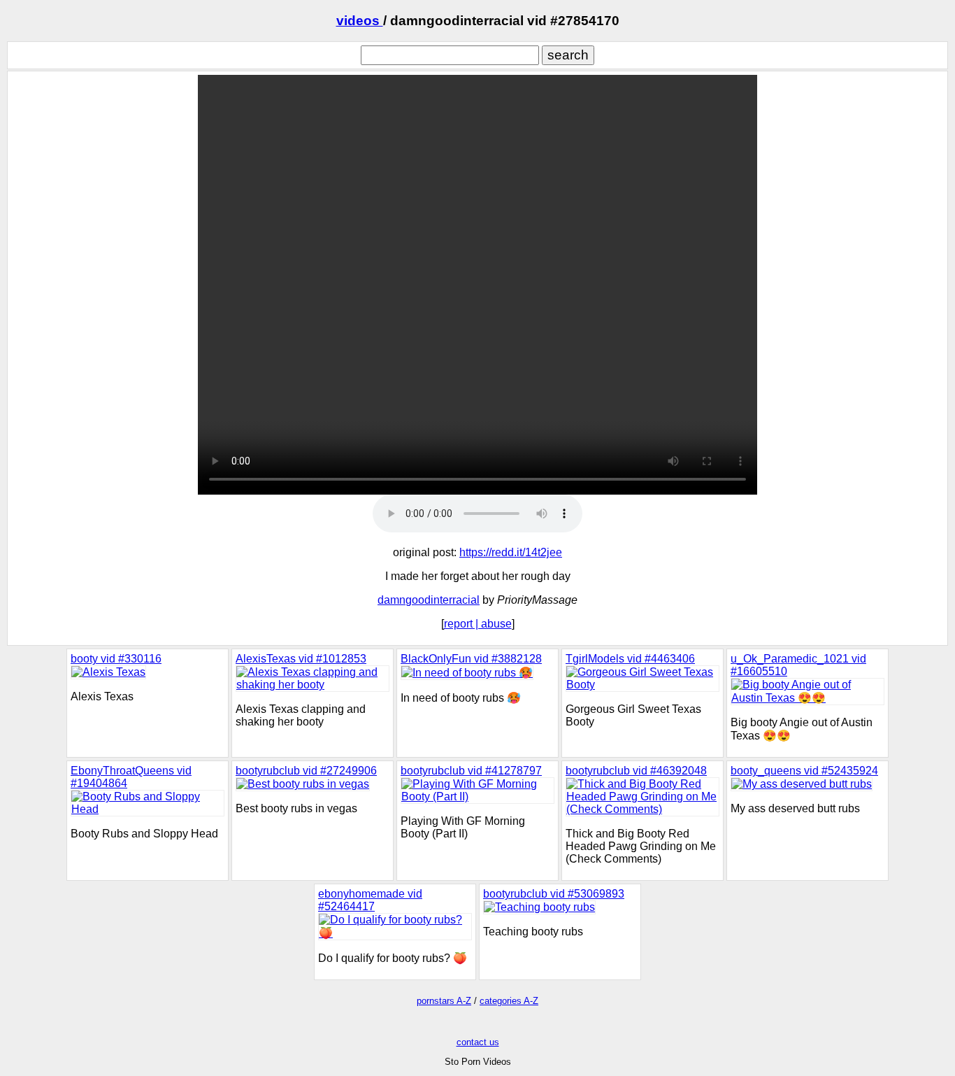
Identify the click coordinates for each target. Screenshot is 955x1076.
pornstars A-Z (444, 1001)
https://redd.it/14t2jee (510, 552)
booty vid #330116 (116, 659)
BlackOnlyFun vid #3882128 (471, 659)
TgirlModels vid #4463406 (630, 659)
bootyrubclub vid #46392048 (636, 771)
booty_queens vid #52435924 (804, 771)
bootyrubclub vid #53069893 (553, 894)
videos (359, 20)
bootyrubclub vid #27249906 (306, 771)
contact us (478, 1042)
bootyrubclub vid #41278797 (471, 771)
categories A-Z (509, 1001)
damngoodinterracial (429, 600)
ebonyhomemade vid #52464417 (370, 900)
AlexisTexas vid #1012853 (301, 659)
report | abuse (478, 624)
